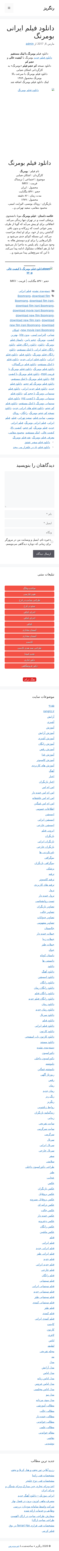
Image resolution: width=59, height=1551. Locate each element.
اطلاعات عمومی (45, 808)
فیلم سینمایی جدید (44, 1291)
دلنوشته (50, 1063)
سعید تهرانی (25, 417)
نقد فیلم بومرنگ (22, 437)
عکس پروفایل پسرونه (42, 1199)
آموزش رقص (46, 749)
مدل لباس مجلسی (44, 1389)
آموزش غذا (48, 754)
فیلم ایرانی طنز (45, 1253)
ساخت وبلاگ (29, 588)
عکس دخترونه (46, 1221)
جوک (51, 949)
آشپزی (50, 722)
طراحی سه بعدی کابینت (29, 648)
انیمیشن (49, 814)
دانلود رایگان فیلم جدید (41, 998)
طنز (52, 1172)
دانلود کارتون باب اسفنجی (39, 1036)
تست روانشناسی (44, 901)
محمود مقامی (16, 432)
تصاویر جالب (47, 911)
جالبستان (49, 928)
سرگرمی (49, 1134)
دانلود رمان (48, 1004)
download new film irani (25, 320)
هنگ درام (29, 679)
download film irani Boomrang (34, 305)
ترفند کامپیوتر (46, 879)
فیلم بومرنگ (40, 427)
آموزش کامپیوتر (45, 760)
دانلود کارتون (47, 1031)
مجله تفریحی (47, 1351)
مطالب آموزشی (45, 1405)
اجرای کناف (29, 612)
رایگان (24, 413)
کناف (29, 624)
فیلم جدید (48, 1259)
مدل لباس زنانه (45, 1378)
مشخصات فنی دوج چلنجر (40, 1480)
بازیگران (49, 836)
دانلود (41, 344)
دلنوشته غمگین (46, 1069)
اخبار (51, 776)
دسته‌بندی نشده (41, 291)
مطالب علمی (46, 1427)
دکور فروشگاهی (30, 666)
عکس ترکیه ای (46, 1204)
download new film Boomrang (34, 315)
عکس (51, 1183)
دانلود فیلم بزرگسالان (24, 364)
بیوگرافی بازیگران (44, 863)
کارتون (50, 1329)
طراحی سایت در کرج (29, 600)
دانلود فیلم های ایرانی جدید (28, 408)
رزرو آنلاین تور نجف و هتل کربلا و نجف (32, 1470)
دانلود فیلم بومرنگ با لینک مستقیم (30, 378)
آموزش (50, 727)
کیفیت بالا (16, 427)
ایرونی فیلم (48, 830)
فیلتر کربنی (48, 1530)
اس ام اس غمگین (44, 803)
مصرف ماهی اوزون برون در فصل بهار (33, 1501)
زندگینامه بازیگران (44, 1112)
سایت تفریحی (46, 1123)
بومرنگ (42, 339)
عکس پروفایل (46, 1194)
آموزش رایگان (46, 743)
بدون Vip (24, 334)
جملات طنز (48, 944)
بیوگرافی (49, 857)
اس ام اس (48, 787)
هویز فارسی (29, 594)
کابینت (29, 642)
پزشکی (50, 868)
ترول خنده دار (46, 895)
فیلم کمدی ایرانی (44, 1318)
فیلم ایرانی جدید (45, 1248)
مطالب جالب (47, 1411)
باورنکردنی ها (46, 852)
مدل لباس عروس (44, 1383)
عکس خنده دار (46, 1215)
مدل (52, 1362)
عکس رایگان (47, 1226)
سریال (50, 1139)
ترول (51, 890)
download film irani (41, 300)
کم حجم (27, 427)
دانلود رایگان (47, 982)
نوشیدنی (49, 1443)
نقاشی (50, 1438)
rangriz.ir (48, 711)
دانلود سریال (47, 1015)
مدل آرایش (48, 1367)
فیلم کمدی (48, 1313)
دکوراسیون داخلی (44, 1058)
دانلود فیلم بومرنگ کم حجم (39, 383)
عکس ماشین (47, 1232)
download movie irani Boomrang (33, 310)
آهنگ (51, 770)
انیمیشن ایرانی (46, 819)
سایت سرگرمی (45, 1128)
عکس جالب (47, 1210)
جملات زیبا (48, 939)
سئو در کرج (29, 606)
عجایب (50, 1177)
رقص (51, 1080)
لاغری (51, 1335)
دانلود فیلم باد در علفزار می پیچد (31, 447)
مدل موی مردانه (45, 1400)
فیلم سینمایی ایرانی (43, 1286)
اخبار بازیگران (46, 781)
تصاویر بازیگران (45, 906)
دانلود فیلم (25, 354)
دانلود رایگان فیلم (27, 344)
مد (52, 1356)
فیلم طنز (49, 1307)
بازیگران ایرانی (46, 841)
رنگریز (49, 8)
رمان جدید (48, 1090)
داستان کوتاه (47, 955)
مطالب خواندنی (45, 1421)
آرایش (50, 716)
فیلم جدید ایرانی (45, 1264)
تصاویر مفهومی (45, 922)
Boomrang (24, 296)
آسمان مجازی (30, 630)
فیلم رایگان (48, 1275)
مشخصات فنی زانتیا (43, 1475)
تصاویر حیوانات (45, 917)
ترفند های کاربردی (44, 884)
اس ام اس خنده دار (43, 792)
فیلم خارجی (47, 1269)
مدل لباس (48, 1373)
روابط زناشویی (45, 1107)
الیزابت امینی (38, 334)
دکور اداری (29, 660)
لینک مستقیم (33, 432)
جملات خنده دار (45, 933)
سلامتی (50, 1161)
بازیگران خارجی (45, 846)
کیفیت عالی (47, 432)
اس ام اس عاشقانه (43, 798)
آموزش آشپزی (46, 738)
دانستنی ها (48, 960)
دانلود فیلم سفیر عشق (37, 442)
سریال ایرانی (47, 1145)
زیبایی (51, 1118)
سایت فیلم (39, 417)
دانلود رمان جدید (45, 1009)
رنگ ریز (50, 1096)
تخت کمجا (30, 654)
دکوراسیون (48, 1053)
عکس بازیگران (46, 1188)
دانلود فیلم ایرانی (44, 1025)
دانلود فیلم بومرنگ (43, 369)
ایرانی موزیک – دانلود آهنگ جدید (36, 1495)
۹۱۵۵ (51, 705)
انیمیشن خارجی (45, 825)
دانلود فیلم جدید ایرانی (34, 388)
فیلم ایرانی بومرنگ (35, 422)
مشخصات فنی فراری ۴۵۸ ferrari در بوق (31, 1525)
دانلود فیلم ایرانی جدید (33, 359)
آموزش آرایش (46, 732)
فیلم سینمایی (47, 1280)
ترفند (51, 874)
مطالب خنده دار (45, 1416)
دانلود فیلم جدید (43, 57)
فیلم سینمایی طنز (44, 1297)
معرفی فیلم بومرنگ (43, 437)
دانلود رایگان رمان (44, 987)
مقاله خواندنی (46, 1432)
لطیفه (51, 1345)
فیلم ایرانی (25, 291)
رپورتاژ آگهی (47, 1074)
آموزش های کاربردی (42, 765)
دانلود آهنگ (48, 971)
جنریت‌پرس (14, 1545)
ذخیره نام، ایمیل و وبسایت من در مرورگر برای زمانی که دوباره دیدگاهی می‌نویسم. (28, 541)
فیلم (14, 417)
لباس (51, 1340)
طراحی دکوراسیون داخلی (39, 1166)
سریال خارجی (46, 1150)
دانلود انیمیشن (46, 977)
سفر (51, 1156)
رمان (51, 1085)
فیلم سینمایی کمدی (43, 1302)
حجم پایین (30, 339)
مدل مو (50, 1394)
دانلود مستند (47, 1042)
